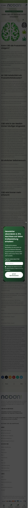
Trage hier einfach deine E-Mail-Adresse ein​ (12, 259)
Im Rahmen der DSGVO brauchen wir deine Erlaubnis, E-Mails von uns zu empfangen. (14, 268)
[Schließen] (26, 222)
